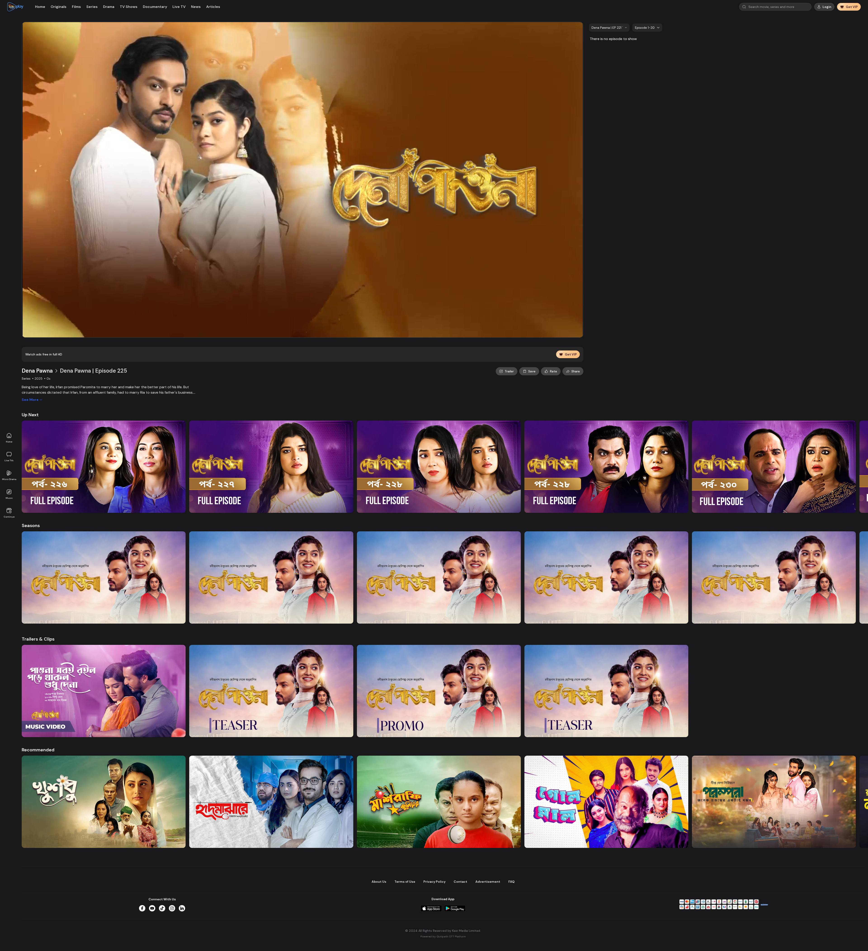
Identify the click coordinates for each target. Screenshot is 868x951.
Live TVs (9, 460)
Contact (460, 882)
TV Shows (128, 6)
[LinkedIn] (182, 908)
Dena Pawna (37, 370)
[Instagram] (172, 908)
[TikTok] (162, 908)
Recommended (38, 750)
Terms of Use (404, 882)
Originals (58, 6)
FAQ (511, 882)
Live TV (179, 6)
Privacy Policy (434, 882)
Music (9, 498)
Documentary (155, 6)
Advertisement (487, 882)
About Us (379, 882)
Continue (9, 516)
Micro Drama (9, 479)
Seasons (31, 525)
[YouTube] (152, 908)
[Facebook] (142, 908)
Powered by (443, 936)
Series (92, 6)
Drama (108, 6)
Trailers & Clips (38, 639)
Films (76, 6)
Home (9, 441)
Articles (213, 6)
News (196, 6)
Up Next (30, 415)
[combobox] (609, 28)
